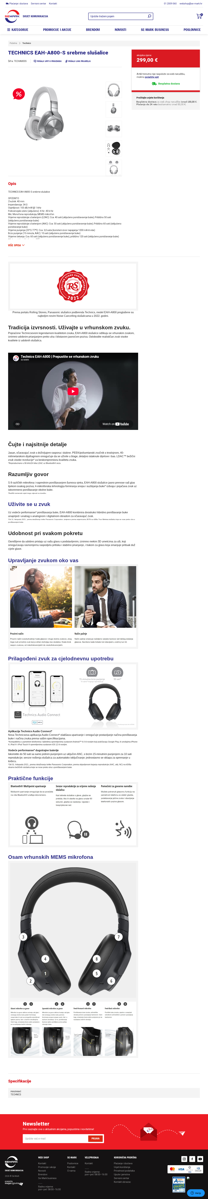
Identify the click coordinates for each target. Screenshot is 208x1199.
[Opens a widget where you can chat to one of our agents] (196, 1193)
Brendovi (93, 30)
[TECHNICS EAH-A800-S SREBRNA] (55, 116)
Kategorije (20, 30)
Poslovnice (192, 30)
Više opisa (14, 245)
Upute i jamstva (122, 1174)
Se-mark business (155, 30)
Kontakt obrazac (122, 1182)
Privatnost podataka (124, 1170)
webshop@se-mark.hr (191, 3)
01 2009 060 (170, 3)
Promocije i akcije (57, 30)
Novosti (120, 30)
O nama (71, 1170)
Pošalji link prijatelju (79, 61)
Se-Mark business (47, 1178)
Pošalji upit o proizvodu (49, 61)
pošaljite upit (152, 77)
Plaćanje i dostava (18, 3)
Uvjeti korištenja (122, 1167)
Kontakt (53, 3)
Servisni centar (38, 3)
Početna (13, 43)
